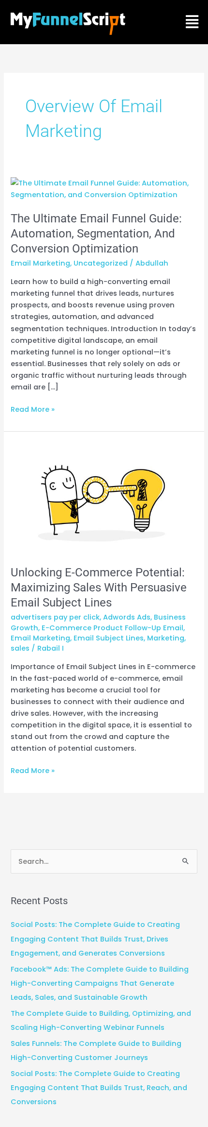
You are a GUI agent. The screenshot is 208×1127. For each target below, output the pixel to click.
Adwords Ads (126, 617)
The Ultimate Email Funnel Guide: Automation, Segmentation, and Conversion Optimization (96, 233)
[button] (191, 22)
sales (20, 648)
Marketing (165, 638)
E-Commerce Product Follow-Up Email (112, 628)
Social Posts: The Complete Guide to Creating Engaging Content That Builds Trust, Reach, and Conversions (99, 1088)
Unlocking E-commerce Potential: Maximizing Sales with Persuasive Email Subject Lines (99, 587)
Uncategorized (101, 263)
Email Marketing (40, 263)
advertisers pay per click (55, 617)
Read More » (33, 409)
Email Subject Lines (109, 638)
